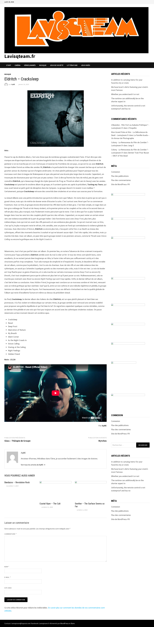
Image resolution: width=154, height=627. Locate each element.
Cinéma (17, 65)
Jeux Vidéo (85, 65)
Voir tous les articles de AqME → (33, 465)
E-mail (7, 577)
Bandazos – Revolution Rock (17, 482)
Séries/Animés (30, 65)
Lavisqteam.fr (19, 56)
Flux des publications (120, 176)
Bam (73, 623)
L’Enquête (132, 128)
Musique (42, 65)
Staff (8, 65)
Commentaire (10, 534)
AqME (13, 84)
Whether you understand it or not (125, 94)
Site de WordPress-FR (120, 184)
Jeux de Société (56, 65)
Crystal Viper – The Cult (50, 503)
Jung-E (131, 145)
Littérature (72, 65)
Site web (7, 588)
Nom (6, 567)
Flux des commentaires (121, 180)
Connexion (115, 172)
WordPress (64, 623)
